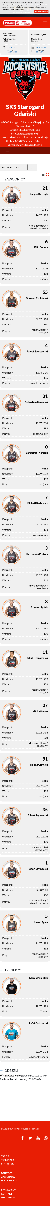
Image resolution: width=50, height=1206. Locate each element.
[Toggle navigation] (45, 23)
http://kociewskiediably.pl (25, 133)
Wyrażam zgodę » (41, 11)
